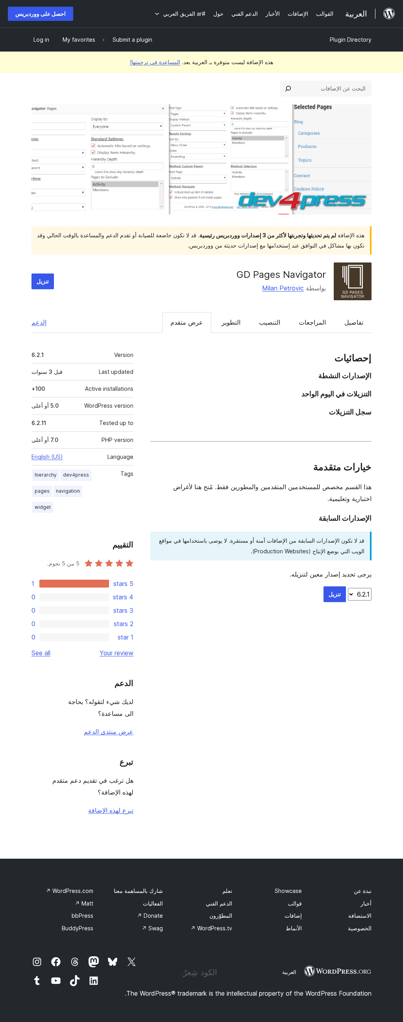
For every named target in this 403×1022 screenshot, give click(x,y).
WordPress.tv (211, 928)
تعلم (227, 890)
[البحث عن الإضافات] (288, 88)
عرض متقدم (186, 322)
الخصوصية (360, 928)
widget (43, 507)
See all (40, 653)
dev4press (76, 475)
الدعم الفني (219, 903)
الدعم (38, 322)
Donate (150, 915)
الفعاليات (153, 903)
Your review (116, 653)
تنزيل (43, 281)
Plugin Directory (351, 39)
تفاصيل (353, 322)
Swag (152, 928)
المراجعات (312, 322)
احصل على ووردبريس (40, 13)
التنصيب (269, 322)
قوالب (295, 903)
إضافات (293, 915)
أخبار (366, 903)
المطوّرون (220, 915)
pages (42, 491)
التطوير (231, 322)
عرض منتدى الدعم (108, 732)
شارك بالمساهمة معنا (138, 890)
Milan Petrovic (283, 288)
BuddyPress (77, 928)
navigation (68, 491)
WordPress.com (69, 890)
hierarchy (46, 475)
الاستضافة (360, 915)
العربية (289, 972)
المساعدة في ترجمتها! (155, 62)
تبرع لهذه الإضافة (110, 810)
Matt (84, 903)
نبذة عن (363, 890)
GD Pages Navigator (281, 274)
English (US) (47, 456)
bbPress (82, 915)
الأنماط (294, 928)
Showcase (288, 890)
